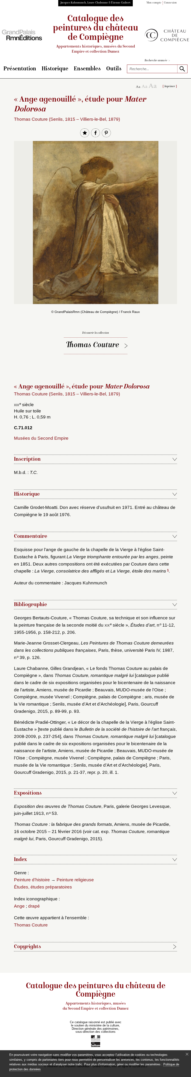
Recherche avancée (157, 60)
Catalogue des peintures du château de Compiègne (95, 34)
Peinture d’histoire (32, 879)
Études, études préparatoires (43, 887)
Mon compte (154, 2)
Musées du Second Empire (41, 438)
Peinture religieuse (75, 879)
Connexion (170, 2)
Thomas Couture (93, 345)
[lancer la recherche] (182, 69)
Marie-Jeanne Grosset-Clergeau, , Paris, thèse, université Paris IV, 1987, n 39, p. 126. (94, 650)
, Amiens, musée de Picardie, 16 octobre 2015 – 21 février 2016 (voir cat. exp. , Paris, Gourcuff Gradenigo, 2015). (92, 831)
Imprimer (169, 86)
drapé (34, 906)
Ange (19, 906)
